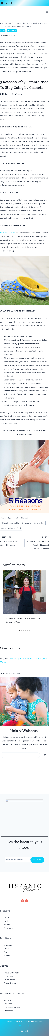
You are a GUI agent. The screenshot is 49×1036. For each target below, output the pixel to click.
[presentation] (24, 592)
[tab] (19, 630)
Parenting (11, 31)
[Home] (1, 23)
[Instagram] (11, 3)
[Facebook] (2, 3)
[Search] (44, 755)
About (19, 1022)
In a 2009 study (7, 233)
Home (9, 1022)
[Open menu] (47, 12)
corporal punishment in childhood (14, 518)
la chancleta (39, 523)
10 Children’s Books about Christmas (9, 541)
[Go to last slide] (7, 599)
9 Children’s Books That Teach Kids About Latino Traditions (38, 543)
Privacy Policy (34, 1022)
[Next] (42, 599)
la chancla (26, 523)
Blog (2, 31)
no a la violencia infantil (11, 528)
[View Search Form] (47, 3)
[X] (6, 3)
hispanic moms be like (10, 523)
